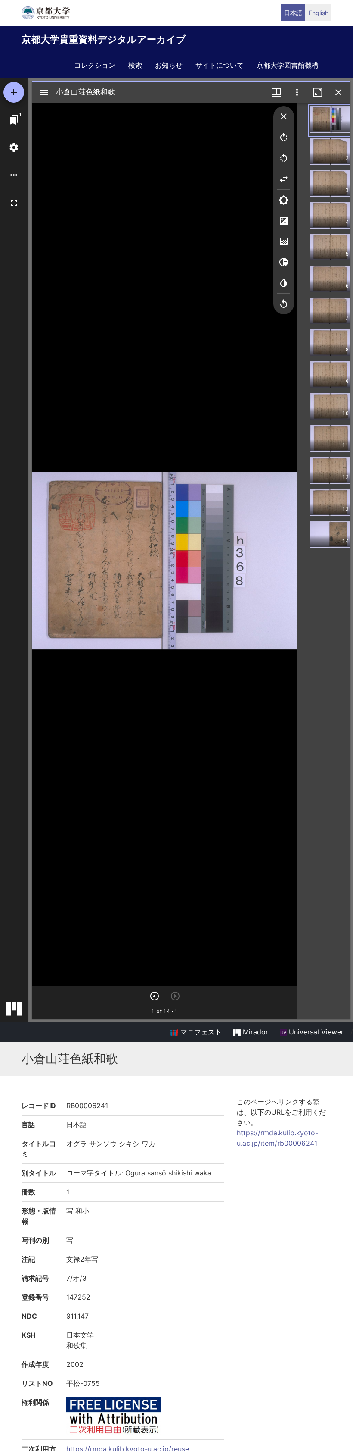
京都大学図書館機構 (288, 65)
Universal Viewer (315, 1032)
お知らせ (169, 65)
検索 (135, 65)
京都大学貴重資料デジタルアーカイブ (104, 39)
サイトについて (219, 65)
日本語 (293, 12)
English (318, 12)
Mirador (254, 1032)
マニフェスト (200, 1032)
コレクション (94, 65)
